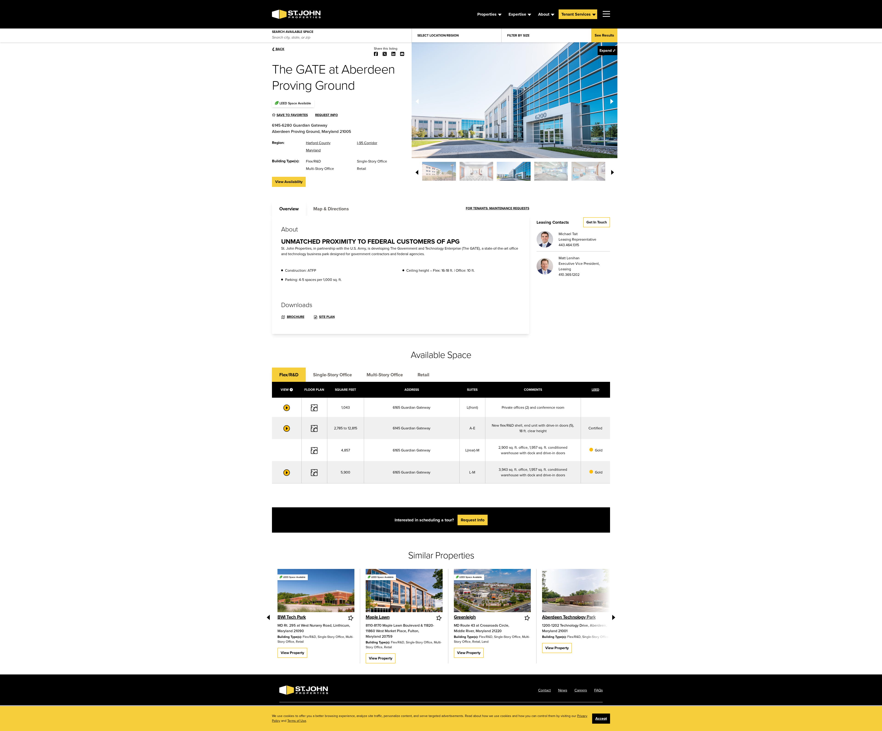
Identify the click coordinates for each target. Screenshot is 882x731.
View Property (292, 652)
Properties (487, 14)
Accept (601, 718)
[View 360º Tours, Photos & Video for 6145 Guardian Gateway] (286, 428)
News (562, 690)
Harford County (318, 142)
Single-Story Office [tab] (332, 374)
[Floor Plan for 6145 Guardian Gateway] (314, 428)
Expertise (517, 14)
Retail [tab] (423, 374)
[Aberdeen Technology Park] (580, 591)
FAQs (598, 690)
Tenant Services (576, 14)
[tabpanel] (400, 275)
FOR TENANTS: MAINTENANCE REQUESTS (497, 208)
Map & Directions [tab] (331, 208)
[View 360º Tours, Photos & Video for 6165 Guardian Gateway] (286, 407)
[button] (439, 171)
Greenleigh (465, 617)
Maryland (313, 150)
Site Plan (327, 316)
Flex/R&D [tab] (288, 374)
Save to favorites (292, 115)
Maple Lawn (378, 617)
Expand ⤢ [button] (607, 50)
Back (278, 49)
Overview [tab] (289, 208)
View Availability (288, 181)
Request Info (326, 115)
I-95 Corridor (367, 142)
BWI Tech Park (291, 617)
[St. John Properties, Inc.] (279, 14)
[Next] (612, 100)
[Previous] (417, 100)
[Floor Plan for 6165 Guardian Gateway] (314, 407)
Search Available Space (292, 30)
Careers (580, 690)
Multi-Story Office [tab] (385, 374)
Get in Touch (596, 222)
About (543, 14)
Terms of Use (296, 720)
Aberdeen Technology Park (569, 617)
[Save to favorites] (351, 617)
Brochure (295, 316)
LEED (595, 389)
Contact (544, 690)
